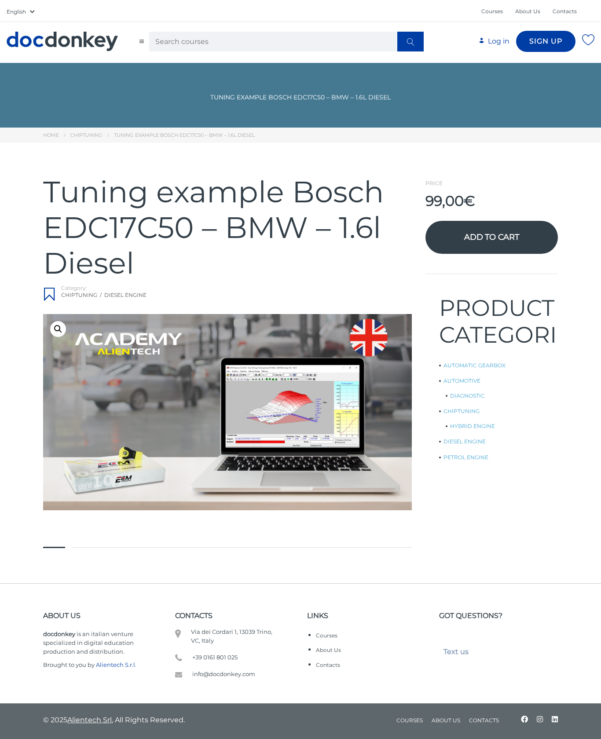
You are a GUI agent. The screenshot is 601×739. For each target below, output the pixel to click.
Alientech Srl (89, 720)
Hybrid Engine (472, 426)
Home (51, 135)
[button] (58, 329)
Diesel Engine (125, 295)
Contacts (565, 11)
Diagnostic (467, 396)
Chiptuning (86, 135)
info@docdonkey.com (223, 673)
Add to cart (491, 237)
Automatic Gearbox (474, 365)
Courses (492, 11)
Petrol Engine (465, 457)
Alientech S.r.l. (116, 664)
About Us (527, 11)
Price (434, 183)
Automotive (461, 381)
